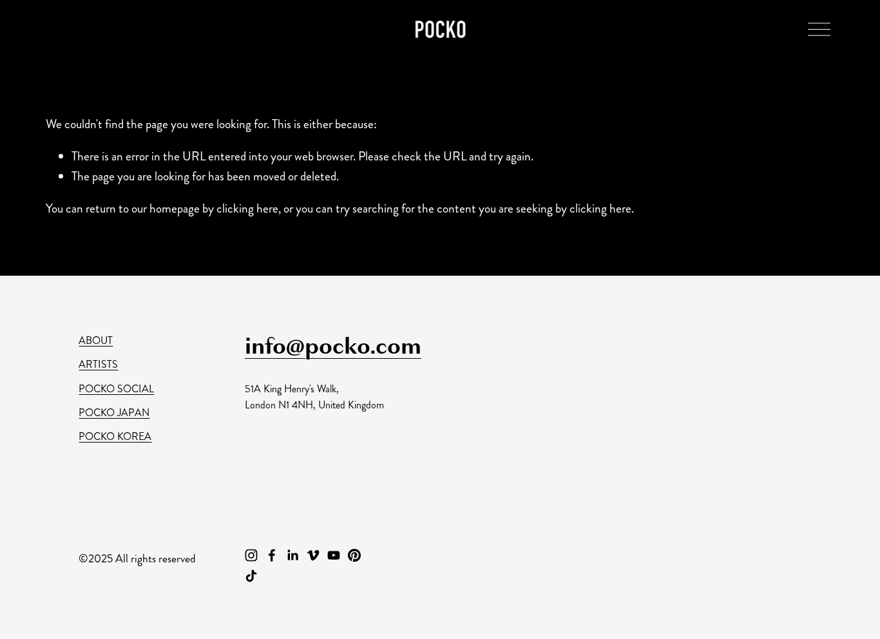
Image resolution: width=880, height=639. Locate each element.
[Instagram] (251, 555)
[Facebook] (271, 555)
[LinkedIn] (292, 555)
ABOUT (96, 340)
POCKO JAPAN (114, 412)
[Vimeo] (313, 555)
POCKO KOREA (115, 436)
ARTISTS (98, 364)
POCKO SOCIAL (116, 388)
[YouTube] (333, 555)
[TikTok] (251, 575)
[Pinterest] (354, 555)
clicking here (247, 208)
